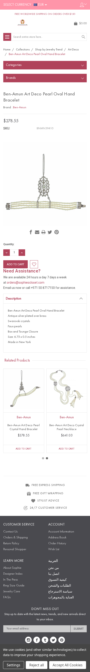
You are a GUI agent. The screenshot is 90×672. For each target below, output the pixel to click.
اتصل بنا (53, 574)
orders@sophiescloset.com (25, 282)
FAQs (6, 597)
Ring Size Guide (13, 585)
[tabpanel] (23, 411)
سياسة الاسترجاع (60, 591)
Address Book (57, 537)
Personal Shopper (14, 549)
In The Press (10, 579)
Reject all (36, 665)
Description (13, 298)
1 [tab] (43, 458)
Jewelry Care (11, 591)
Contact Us (10, 531)
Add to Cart (23, 448)
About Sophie (12, 568)
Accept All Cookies (68, 665)
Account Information (61, 531)
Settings (13, 665)
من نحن (53, 568)
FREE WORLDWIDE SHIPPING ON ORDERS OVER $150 (45, 14)
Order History (57, 543)
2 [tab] (47, 458)
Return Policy (11, 543)
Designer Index (12, 574)
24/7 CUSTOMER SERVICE (48, 507)
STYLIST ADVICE (48, 500)
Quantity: (8, 244)
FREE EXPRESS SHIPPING (48, 485)
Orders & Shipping (15, 537)
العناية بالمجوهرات (61, 597)
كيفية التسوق (57, 580)
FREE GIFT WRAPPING (48, 493)
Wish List (53, 549)
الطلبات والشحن (59, 586)
